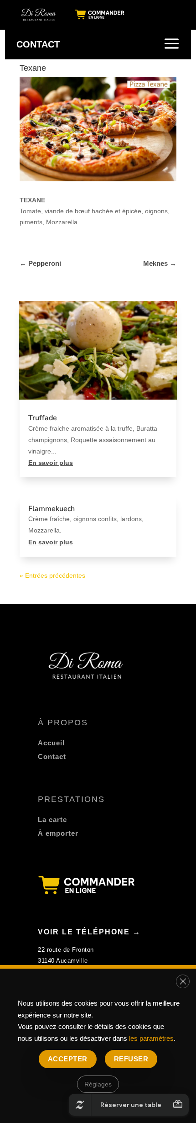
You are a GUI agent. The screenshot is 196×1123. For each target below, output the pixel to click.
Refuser (131, 1059)
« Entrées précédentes (52, 575)
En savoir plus (50, 462)
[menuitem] (39, 14)
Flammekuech (51, 509)
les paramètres (151, 1038)
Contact (52, 756)
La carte (52, 819)
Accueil (51, 743)
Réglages (98, 1084)
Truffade (42, 418)
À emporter (58, 833)
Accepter (68, 1059)
